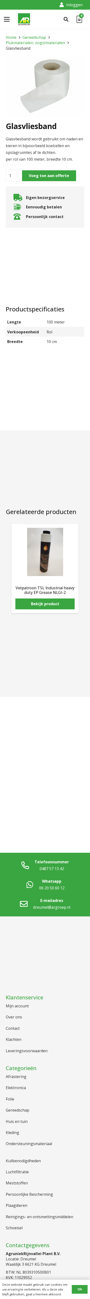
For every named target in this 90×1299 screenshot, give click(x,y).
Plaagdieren (16, 1205)
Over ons (14, 1017)
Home (11, 37)
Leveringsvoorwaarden (27, 1050)
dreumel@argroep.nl (51, 907)
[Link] (24, 19)
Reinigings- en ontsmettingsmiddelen (39, 1216)
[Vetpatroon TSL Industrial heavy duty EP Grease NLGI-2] (45, 552)
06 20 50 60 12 (52, 888)
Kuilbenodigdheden (23, 1160)
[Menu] (7, 19)
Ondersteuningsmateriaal (29, 1143)
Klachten (13, 1039)
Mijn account (17, 1006)
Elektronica (16, 1087)
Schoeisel (14, 1227)
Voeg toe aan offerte (49, 175)
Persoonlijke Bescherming (29, 1194)
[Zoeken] (66, 19)
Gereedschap (34, 37)
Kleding (12, 1132)
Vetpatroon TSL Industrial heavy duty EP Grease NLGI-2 (45, 590)
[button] (76, 64)
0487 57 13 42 (52, 868)
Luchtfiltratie (17, 1172)
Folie (10, 1099)
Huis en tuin (17, 1121)
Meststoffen (17, 1183)
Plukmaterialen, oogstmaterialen (35, 42)
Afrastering (16, 1076)
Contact (13, 1028)
